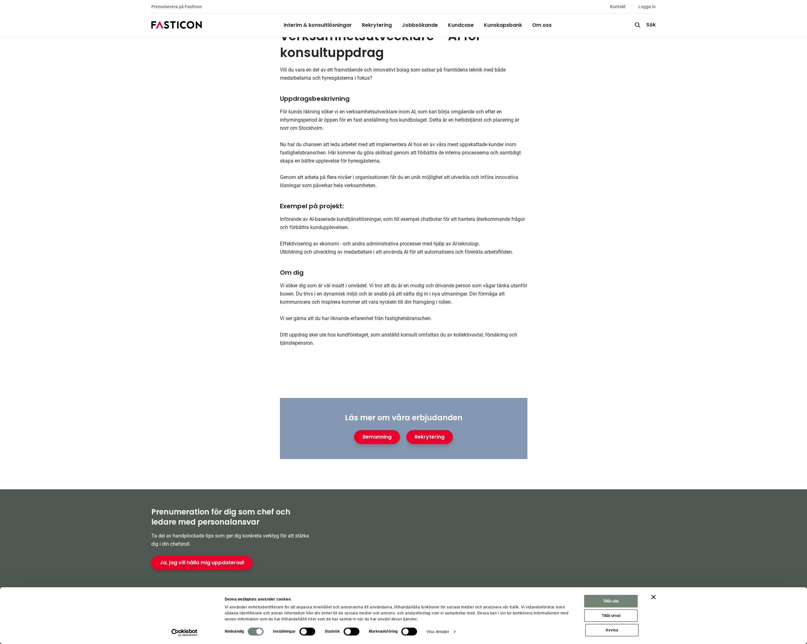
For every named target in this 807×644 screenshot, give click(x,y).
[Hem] (176, 25)
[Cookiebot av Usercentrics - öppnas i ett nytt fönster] (184, 632)
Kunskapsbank (503, 25)
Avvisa (612, 630)
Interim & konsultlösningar (318, 25)
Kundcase (461, 25)
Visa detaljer (438, 632)
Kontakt (618, 6)
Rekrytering (377, 25)
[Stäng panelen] (653, 597)
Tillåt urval (611, 615)
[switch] (307, 631)
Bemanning (377, 436)
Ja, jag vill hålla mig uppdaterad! (202, 562)
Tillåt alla (611, 601)
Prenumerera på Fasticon (176, 6)
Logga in (647, 6)
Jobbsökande (420, 25)
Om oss (542, 25)
